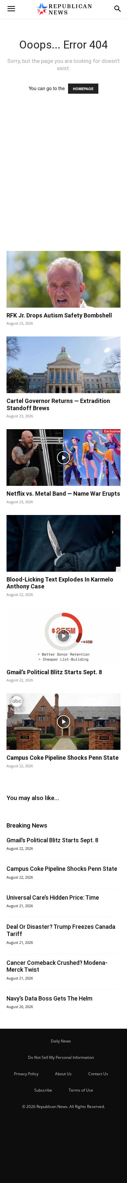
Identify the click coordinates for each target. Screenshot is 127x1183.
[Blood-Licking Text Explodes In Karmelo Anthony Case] (63, 543)
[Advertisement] (63, 178)
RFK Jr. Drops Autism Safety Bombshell (59, 315)
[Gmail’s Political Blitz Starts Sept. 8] (63, 636)
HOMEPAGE (83, 88)
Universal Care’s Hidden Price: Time (53, 897)
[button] (11, 9)
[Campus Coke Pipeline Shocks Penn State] (63, 721)
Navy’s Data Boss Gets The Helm (49, 998)
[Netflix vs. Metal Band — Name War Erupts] (63, 457)
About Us (63, 1074)
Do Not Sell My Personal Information (61, 1057)
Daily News (61, 1041)
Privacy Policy (26, 1074)
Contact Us (98, 1074)
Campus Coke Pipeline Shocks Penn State (63, 757)
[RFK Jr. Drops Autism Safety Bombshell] (63, 279)
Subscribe (43, 1090)
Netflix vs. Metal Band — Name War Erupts (63, 493)
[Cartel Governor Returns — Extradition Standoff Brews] (63, 364)
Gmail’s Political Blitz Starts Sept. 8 (54, 672)
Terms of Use (81, 1090)
